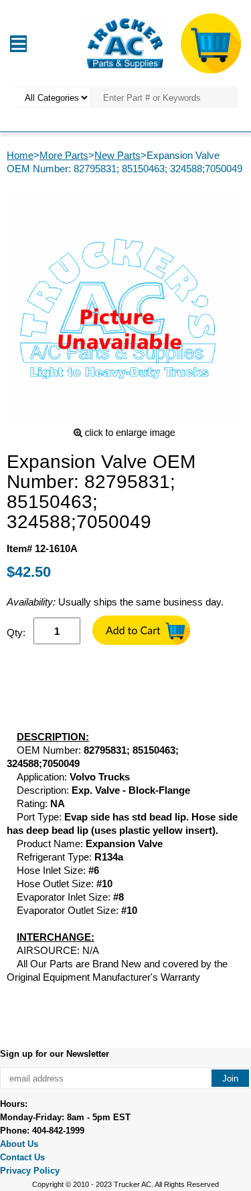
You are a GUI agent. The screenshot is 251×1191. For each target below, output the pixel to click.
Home (20, 155)
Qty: (16, 632)
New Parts (117, 155)
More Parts (63, 155)
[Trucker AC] (125, 42)
